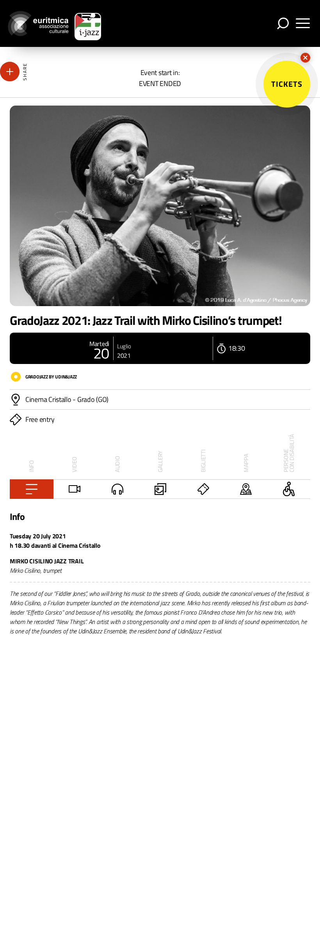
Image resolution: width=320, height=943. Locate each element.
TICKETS (286, 84)
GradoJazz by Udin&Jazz (51, 376)
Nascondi (305, 58)
